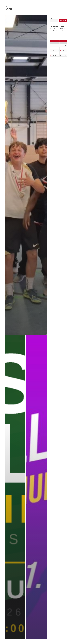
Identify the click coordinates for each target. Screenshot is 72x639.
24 (50, 55)
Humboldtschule (9, 2)
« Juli (51, 60)
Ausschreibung (52, 35)
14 (60, 50)
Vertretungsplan (63, 20)
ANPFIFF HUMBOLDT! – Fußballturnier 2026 (57, 28)
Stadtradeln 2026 (52, 32)
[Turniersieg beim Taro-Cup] (26, 175)
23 (65, 52)
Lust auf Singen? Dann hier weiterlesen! (56, 30)
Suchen (51, 18)
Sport (7, 330)
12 (55, 50)
